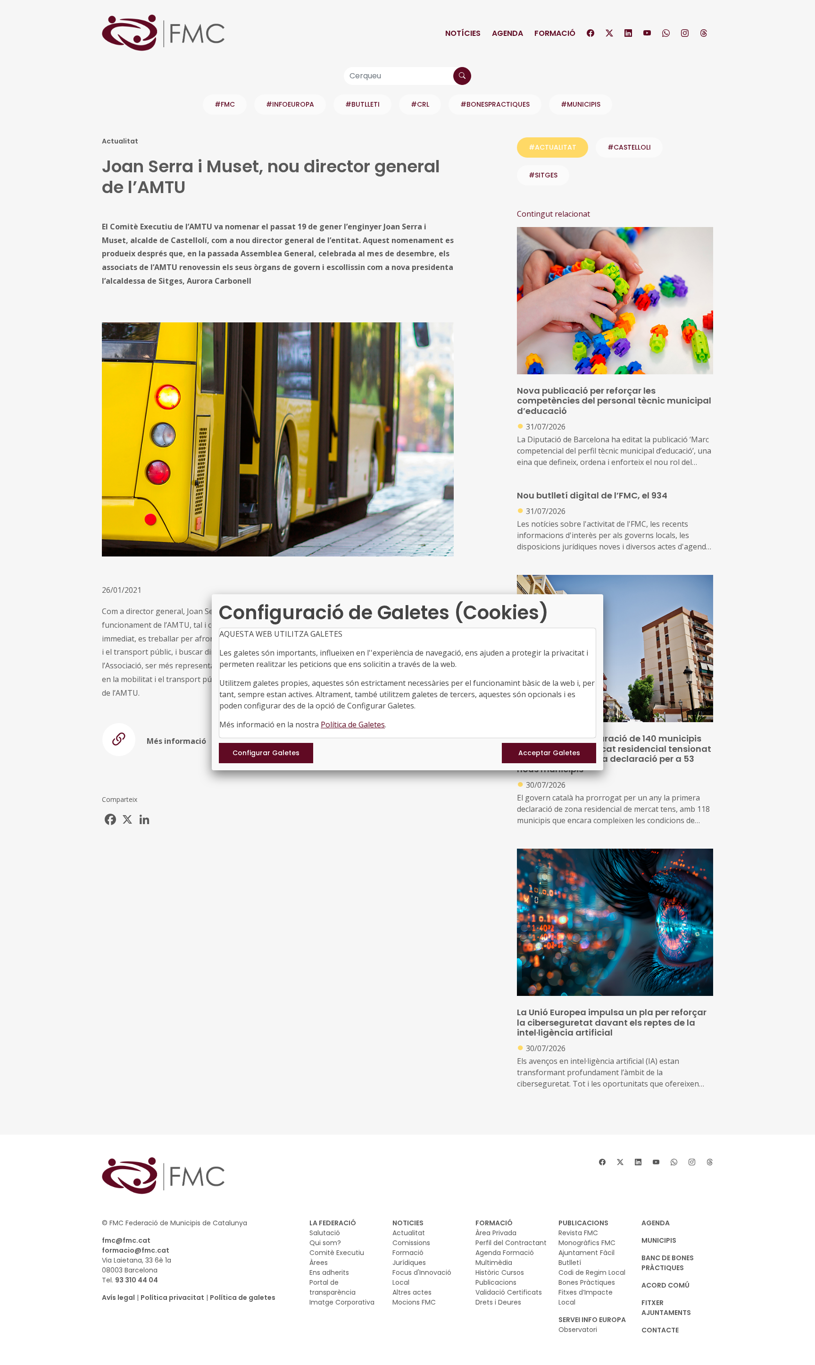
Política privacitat (172, 1297)
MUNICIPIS (658, 1240)
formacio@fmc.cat (135, 1250)
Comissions (411, 1242)
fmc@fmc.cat (126, 1240)
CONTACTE (660, 1330)
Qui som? (325, 1242)
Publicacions (495, 1282)
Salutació (324, 1233)
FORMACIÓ (494, 1223)
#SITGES (543, 175)
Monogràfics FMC (586, 1242)
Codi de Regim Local (591, 1272)
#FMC (225, 104)
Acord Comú (665, 1285)
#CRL (420, 104)
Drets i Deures (498, 1302)
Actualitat (408, 1233)
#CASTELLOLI (629, 147)
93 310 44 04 (136, 1280)
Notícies (463, 33)
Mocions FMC (414, 1302)
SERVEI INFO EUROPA (592, 1319)
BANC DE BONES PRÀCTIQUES (667, 1262)
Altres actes (412, 1292)
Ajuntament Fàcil (586, 1252)
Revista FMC (578, 1233)
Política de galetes (242, 1297)
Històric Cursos (499, 1272)
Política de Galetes (353, 724)
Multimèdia (493, 1262)
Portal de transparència (332, 1287)
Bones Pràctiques (586, 1282)
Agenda (507, 33)
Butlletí (569, 1262)
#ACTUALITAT (552, 147)
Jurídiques (409, 1262)
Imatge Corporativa (341, 1302)
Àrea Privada (495, 1233)
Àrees (318, 1262)
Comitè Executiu (336, 1252)
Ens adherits (329, 1272)
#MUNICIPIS (580, 104)
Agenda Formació (504, 1252)
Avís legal (118, 1297)
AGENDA (655, 1223)
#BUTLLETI (362, 104)
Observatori (577, 1329)
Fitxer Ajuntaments (666, 1307)
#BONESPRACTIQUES (495, 104)
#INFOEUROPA (290, 104)
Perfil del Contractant (511, 1242)
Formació (554, 33)
